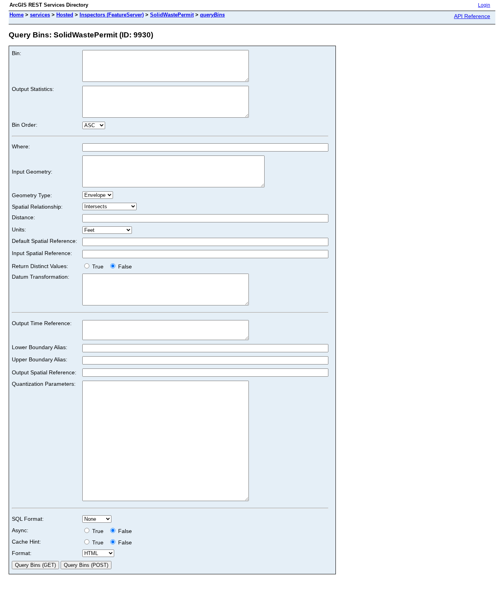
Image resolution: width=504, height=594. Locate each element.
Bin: (16, 53)
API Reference (472, 16)
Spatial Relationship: (37, 207)
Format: (22, 553)
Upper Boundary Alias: (39, 359)
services (40, 15)
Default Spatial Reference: (44, 241)
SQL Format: (28, 519)
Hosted (64, 15)
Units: (19, 229)
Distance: (23, 217)
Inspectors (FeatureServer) (112, 15)
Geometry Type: (32, 195)
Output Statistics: (33, 89)
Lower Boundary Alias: (39, 347)
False (124, 266)
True (99, 266)
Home (16, 15)
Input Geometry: (32, 171)
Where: (21, 146)
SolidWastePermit (172, 15)
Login (484, 5)
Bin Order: (24, 125)
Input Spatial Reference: (42, 253)
